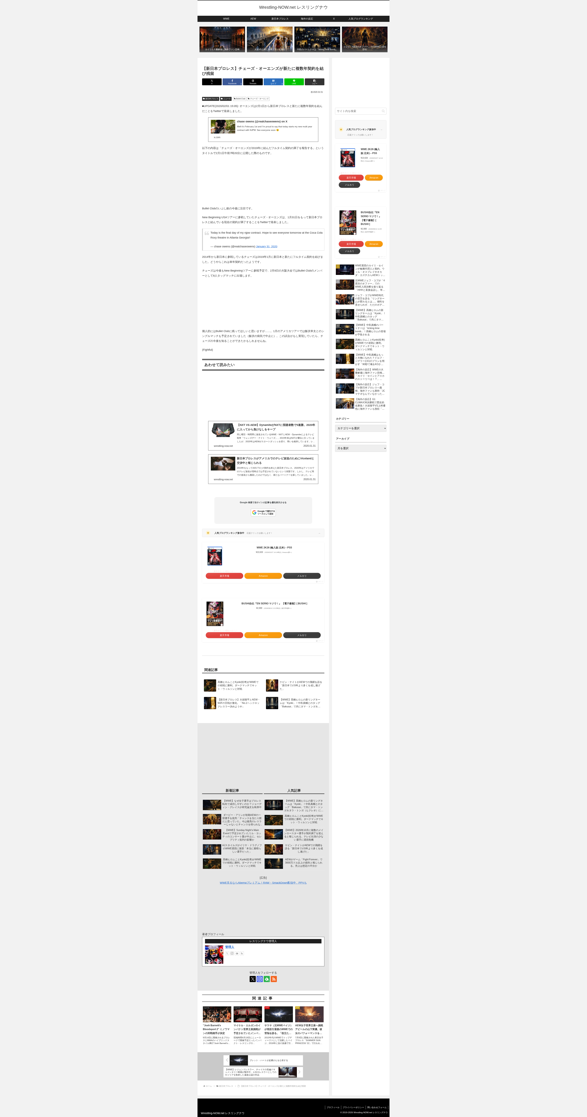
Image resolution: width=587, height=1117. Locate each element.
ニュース (227, 99)
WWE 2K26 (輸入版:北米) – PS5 (274, 547)
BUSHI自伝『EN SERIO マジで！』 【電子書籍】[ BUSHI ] (274, 603)
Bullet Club (240, 99)
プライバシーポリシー (353, 1107)
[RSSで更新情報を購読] (242, 953)
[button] (314, 81)
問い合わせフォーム (377, 1107)
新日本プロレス (211, 99)
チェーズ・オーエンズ (259, 99)
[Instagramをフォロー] (232, 953)
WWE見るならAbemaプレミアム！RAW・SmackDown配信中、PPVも (263, 882)
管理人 (229, 947)
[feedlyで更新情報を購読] (237, 953)
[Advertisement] (263, 180)
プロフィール (333, 1107)
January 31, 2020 (266, 246)
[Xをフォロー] (227, 953)
